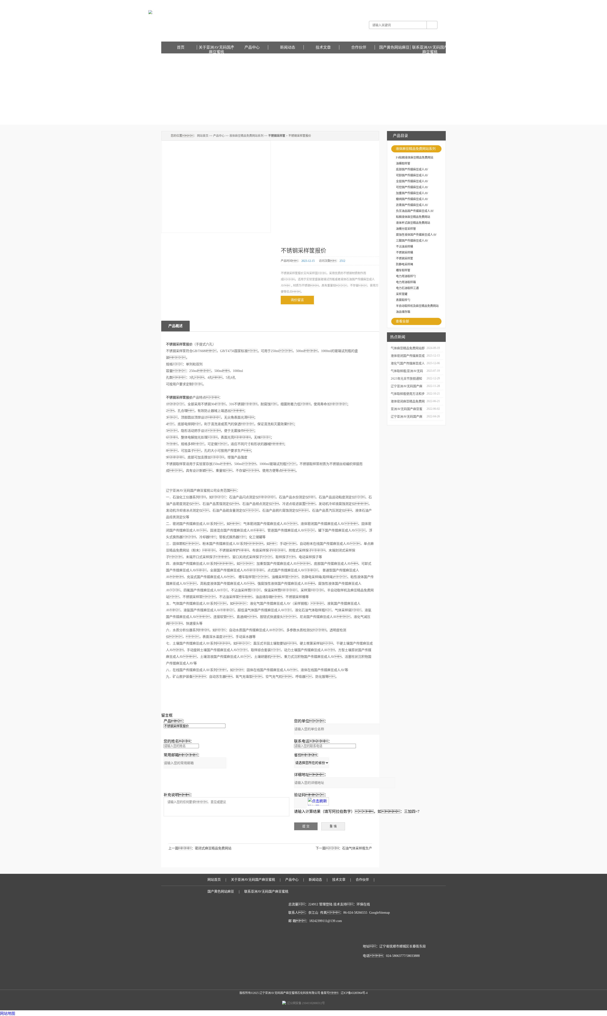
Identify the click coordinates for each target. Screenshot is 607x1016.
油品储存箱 (403, 312)
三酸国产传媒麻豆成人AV (412, 240)
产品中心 (252, 47)
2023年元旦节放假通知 (406, 378)
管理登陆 (325, 904)
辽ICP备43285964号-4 (354, 993)
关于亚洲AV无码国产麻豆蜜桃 (216, 47)
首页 (180, 47)
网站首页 (202, 135)
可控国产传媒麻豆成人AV (412, 187)
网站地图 (7, 1013)
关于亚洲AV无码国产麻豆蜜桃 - (364, 3)
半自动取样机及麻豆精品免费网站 (417, 306)
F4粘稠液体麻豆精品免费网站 (414, 157)
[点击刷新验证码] (318, 801)
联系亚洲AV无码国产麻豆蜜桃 (430, 47)
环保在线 (363, 904)
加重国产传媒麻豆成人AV (412, 193)
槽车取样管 (403, 270)
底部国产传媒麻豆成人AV (412, 169)
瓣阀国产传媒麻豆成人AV (412, 199)
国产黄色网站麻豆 (434, 3)
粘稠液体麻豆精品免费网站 (413, 217)
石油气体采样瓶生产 (357, 848)
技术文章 (323, 47)
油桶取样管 (403, 163)
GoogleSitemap (379, 912)
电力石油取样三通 (407, 288)
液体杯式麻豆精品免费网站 (413, 223)
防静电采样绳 (404, 264)
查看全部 (402, 321)
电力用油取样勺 (406, 276)
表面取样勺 (403, 300)
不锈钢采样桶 (404, 252)
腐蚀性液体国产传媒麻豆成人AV (416, 234)
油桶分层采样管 (406, 228)
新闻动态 (287, 47)
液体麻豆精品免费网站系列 (416, 149)
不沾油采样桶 (404, 246)
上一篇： (181, 848)
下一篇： (329, 848)
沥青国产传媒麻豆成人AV (412, 205)
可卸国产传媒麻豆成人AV (412, 175)
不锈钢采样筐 (404, 258)
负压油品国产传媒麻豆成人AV (415, 211)
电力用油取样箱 (406, 282)
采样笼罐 (401, 294)
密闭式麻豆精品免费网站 (213, 848)
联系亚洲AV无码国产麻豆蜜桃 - (403, 3)
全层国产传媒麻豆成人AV (412, 181)
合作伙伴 (358, 47)
